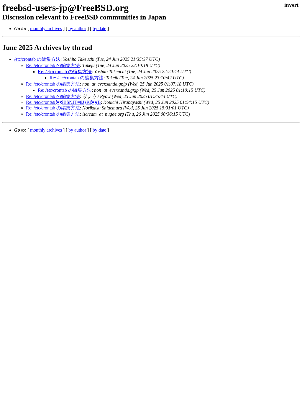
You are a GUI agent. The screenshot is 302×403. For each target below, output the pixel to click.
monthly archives (46, 28)
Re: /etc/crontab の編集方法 (53, 65)
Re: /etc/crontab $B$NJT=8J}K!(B (63, 102)
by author (77, 28)
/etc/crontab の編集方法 (37, 59)
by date (99, 28)
